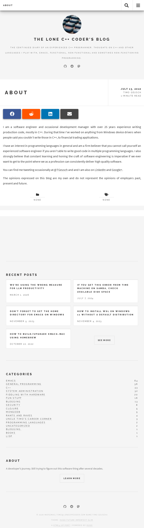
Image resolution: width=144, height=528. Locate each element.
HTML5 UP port (61, 525)
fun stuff (14, 398)
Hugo (90, 525)
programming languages (26, 422)
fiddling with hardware (25, 394)
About (8, 5)
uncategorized (18, 426)
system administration (24, 391)
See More (104, 340)
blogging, (13, 429)
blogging (13, 401)
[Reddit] (72, 66)
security (13, 405)
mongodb (13, 412)
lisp (9, 436)
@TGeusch (61, 170)
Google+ (117, 170)
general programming (23, 384)
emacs (11, 380)
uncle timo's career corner (29, 419)
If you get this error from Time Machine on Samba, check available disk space (103, 288)
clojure (12, 408)
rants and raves (19, 415)
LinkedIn (100, 170)
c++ (8, 387)
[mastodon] (78, 66)
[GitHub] (65, 66)
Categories (19, 374)
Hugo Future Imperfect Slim (76, 520)
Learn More (72, 478)
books (11, 432)
